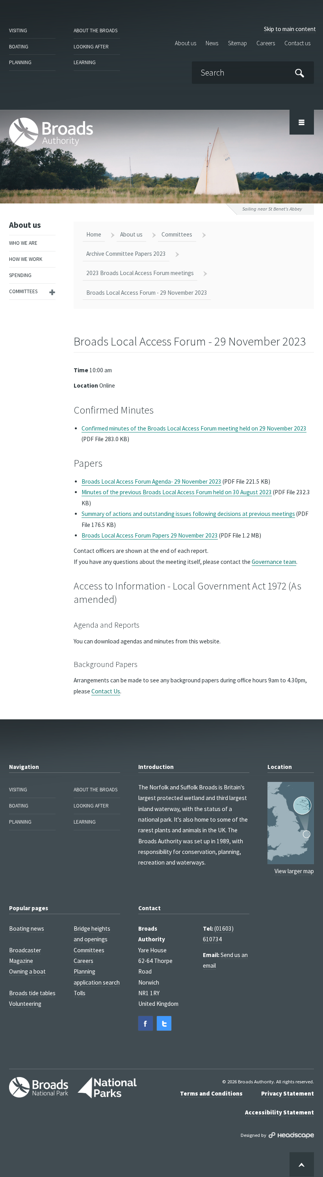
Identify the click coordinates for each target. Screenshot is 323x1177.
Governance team (274, 561)
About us (185, 43)
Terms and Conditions (211, 1093)
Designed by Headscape (291, 1135)
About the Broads (95, 30)
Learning (85, 62)
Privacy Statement (287, 1093)
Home (93, 234)
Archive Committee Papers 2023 (126, 253)
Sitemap (237, 43)
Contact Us (105, 691)
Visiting (18, 30)
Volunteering (25, 1003)
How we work (25, 259)
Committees (23, 291)
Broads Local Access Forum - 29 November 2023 (146, 292)
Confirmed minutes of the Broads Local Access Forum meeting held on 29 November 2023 (194, 428)
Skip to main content (290, 29)
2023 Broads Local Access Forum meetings (140, 273)
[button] (145, 1023)
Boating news (26, 928)
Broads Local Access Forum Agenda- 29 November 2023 (151, 481)
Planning (20, 62)
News (212, 43)
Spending (20, 275)
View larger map (294, 871)
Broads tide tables (32, 993)
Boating (18, 46)
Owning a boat (27, 971)
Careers (265, 43)
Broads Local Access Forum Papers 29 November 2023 (150, 535)
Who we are (23, 243)
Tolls (79, 993)
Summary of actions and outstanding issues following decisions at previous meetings (188, 513)
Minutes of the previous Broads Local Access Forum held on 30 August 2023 (177, 492)
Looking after (91, 46)
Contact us (297, 43)
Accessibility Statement (279, 1112)
